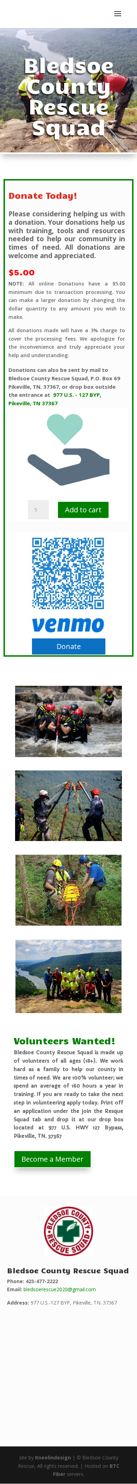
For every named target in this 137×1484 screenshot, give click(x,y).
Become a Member (52, 1159)
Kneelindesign (53, 1457)
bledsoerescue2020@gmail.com (60, 1289)
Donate (69, 646)
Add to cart (83, 509)
